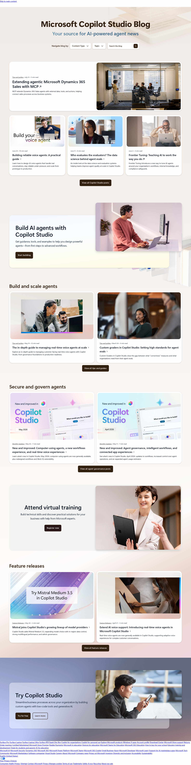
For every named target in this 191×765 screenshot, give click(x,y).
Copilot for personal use (90, 742)
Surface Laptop (16, 742)
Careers (59, 753)
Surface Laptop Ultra (30, 742)
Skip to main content (8, 1)
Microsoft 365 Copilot (92, 751)
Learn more (40, 716)
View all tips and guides (95, 368)
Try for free (23, 716)
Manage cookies (55, 764)
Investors (109, 753)
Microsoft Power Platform (59, 751)
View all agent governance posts (95, 469)
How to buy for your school (156, 745)
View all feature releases (95, 648)
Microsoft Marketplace (19, 753)
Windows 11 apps (129, 742)
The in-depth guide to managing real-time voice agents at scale (50, 347)
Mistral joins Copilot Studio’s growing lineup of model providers (50, 627)
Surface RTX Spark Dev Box (50, 742)
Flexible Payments (56, 745)
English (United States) (9, 756)
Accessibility (136, 753)
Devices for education (91, 745)
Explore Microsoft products (112, 742)
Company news (82, 753)
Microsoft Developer (127, 751)
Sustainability (147, 753)
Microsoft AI (5, 751)
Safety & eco (88, 764)
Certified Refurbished (20, 745)
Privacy (46, 764)
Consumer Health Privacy (10, 764)
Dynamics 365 (31, 751)
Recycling (97, 764)
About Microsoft (69, 753)
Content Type (78, 46)
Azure (116, 751)
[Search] (136, 46)
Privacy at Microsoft (97, 753)
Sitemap (24, 764)
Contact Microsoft (35, 764)
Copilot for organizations (71, 742)
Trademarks (77, 764)
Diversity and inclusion (122, 753)
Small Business (108, 751)
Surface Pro (4, 742)
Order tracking (6, 745)
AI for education (42, 748)
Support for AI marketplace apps (162, 751)
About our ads (107, 764)
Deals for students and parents (23, 748)
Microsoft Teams (76, 751)
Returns (187, 742)
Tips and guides (18, 77)
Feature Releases (18, 623)
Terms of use (67, 764)
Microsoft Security (17, 751)
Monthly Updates (18, 444)
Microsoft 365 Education (135, 745)
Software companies (36, 753)
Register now (53, 528)
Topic (97, 46)
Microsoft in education (73, 745)
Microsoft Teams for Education (112, 745)
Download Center (157, 742)
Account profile (143, 742)
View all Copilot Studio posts (95, 183)
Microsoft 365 (43, 751)
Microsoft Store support (173, 742)
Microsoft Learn (142, 751)
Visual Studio (50, 753)
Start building (24, 255)
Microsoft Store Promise (39, 745)
